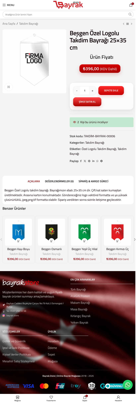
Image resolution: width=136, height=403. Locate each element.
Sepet (51, 354)
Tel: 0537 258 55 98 (16, 311)
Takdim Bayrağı (28, 23)
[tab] (34, 181)
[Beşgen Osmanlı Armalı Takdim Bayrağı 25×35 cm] (51, 232)
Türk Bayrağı (78, 289)
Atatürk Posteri (80, 296)
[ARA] (130, 14)
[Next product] (132, 24)
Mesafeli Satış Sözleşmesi (18, 361)
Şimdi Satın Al (87, 102)
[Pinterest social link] (89, 161)
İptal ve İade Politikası (16, 348)
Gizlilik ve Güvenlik (14, 341)
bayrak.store (12, 315)
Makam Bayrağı (80, 303)
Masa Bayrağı (78, 309)
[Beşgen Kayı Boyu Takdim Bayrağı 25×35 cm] (18, 232)
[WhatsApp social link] (97, 161)
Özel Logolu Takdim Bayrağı (99, 149)
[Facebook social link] (81, 161)
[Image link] (20, 283)
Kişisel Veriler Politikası (16, 354)
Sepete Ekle (111, 90)
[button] (18, 241)
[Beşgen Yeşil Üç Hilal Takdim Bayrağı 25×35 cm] (84, 232)
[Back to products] (128, 24)
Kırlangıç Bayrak (80, 316)
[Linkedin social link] (93, 161)
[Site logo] (68, 4)
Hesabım (53, 341)
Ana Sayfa (8, 23)
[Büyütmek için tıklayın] (8, 87)
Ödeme (52, 348)
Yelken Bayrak (79, 322)
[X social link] (85, 161)
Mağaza (53, 361)
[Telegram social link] (101, 161)
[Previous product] (124, 24)
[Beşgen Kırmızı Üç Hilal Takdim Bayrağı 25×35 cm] (117, 232)
